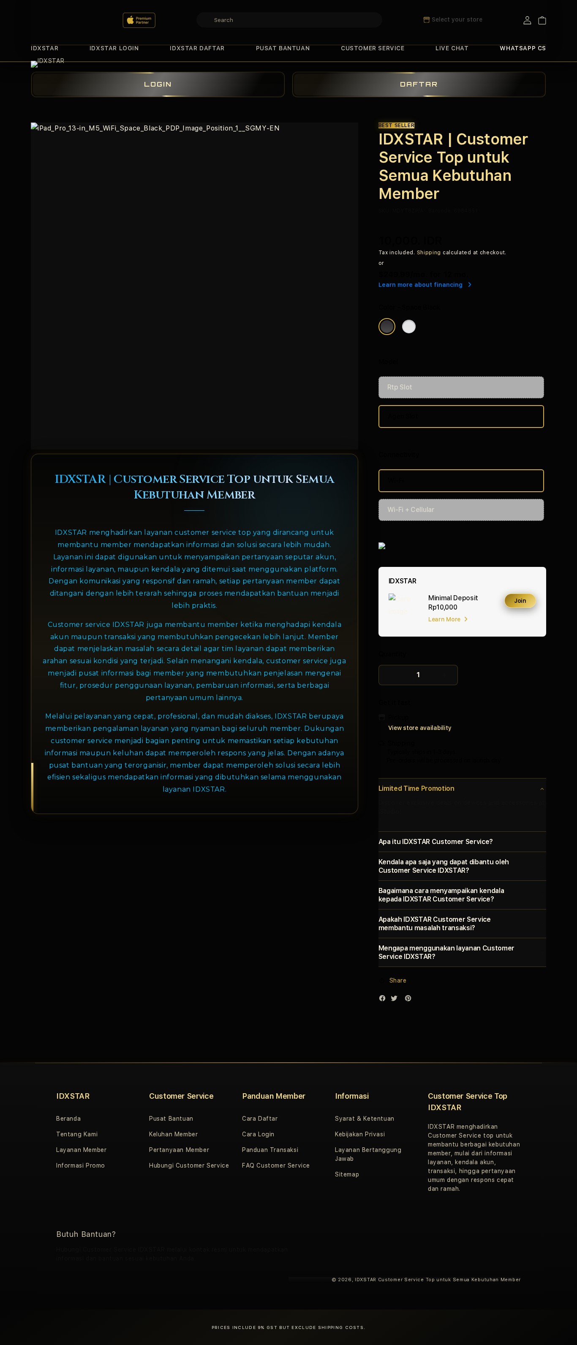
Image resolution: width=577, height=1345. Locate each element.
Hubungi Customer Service (189, 1165)
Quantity (392, 654)
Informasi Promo (80, 1165)
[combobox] (289, 19)
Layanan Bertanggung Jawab (368, 1154)
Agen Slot (403, 416)
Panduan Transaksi (270, 1149)
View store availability (420, 727)
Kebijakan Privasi (360, 1134)
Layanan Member (81, 1149)
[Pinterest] (410, 1000)
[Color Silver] (409, 326)
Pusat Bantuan (171, 1118)
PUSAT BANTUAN (283, 48)
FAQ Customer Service (276, 1165)
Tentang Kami (77, 1134)
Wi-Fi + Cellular (411, 510)
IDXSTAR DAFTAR (197, 48)
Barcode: (440, 211)
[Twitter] (396, 1000)
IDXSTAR (44, 48)
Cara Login (258, 1134)
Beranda (68, 1118)
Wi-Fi (396, 480)
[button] (44, 48)
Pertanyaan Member (179, 1149)
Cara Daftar (260, 1118)
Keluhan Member (173, 1134)
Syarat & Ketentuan (365, 1118)
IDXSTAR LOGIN (114, 48)
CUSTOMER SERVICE (373, 48)
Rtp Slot (399, 387)
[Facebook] (384, 1000)
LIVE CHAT (451, 48)
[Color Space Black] (386, 326)
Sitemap (347, 1174)
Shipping (429, 253)
